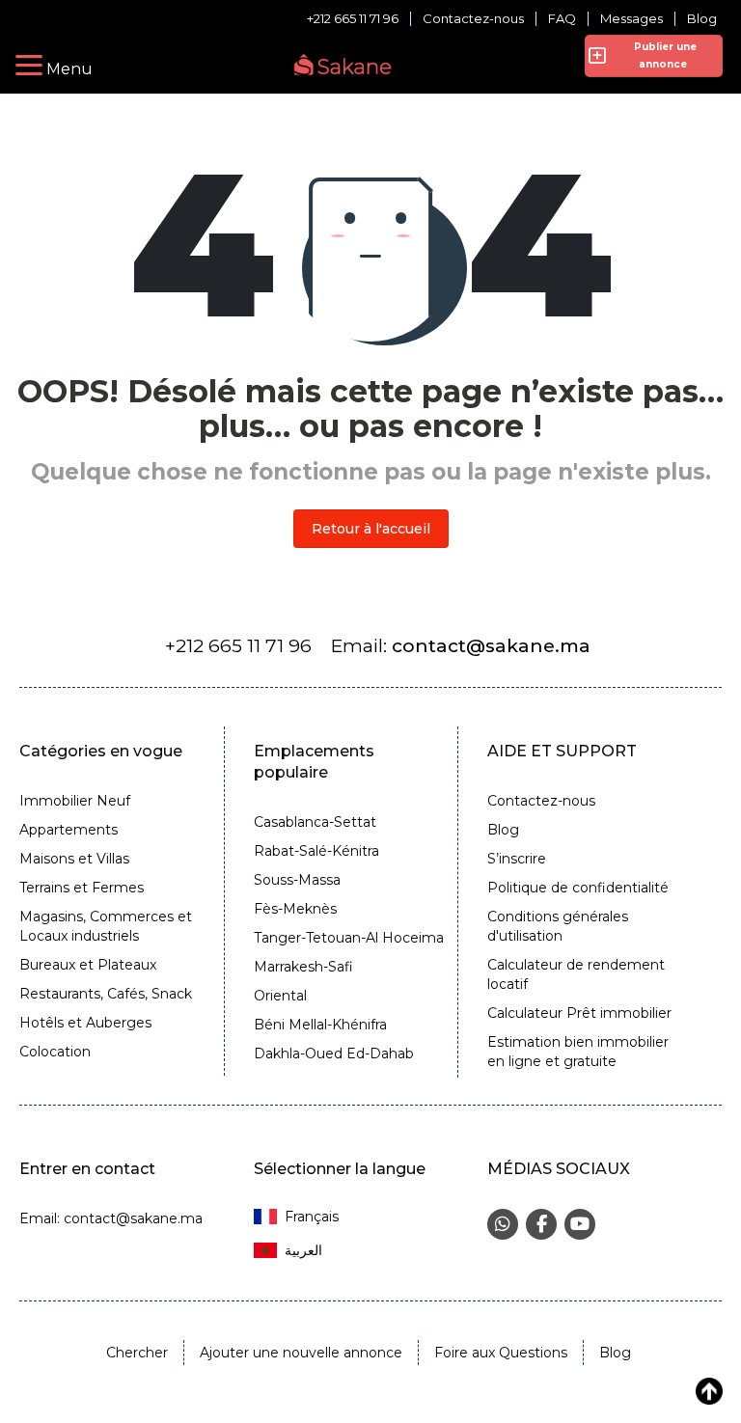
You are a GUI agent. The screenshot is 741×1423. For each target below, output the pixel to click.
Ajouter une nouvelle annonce (301, 1352)
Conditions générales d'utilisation (557, 926)
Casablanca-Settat (315, 822)
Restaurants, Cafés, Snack (105, 993)
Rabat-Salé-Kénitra (316, 851)
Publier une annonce (662, 55)
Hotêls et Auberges (85, 1022)
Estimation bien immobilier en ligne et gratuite (578, 1051)
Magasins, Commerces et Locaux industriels (105, 926)
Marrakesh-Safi (303, 966)
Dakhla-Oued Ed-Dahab (334, 1053)
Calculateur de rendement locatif (576, 974)
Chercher (137, 1352)
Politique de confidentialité (578, 887)
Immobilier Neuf (74, 800)
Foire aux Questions (500, 1352)
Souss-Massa (297, 880)
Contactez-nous (473, 19)
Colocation (55, 1051)
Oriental (280, 995)
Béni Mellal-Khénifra (320, 1024)
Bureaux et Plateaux (87, 964)
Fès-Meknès (295, 908)
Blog (702, 19)
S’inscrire (516, 858)
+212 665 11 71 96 (352, 19)
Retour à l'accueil (371, 528)
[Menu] (28, 65)
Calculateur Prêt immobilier (579, 1013)
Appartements (68, 829)
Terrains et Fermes (81, 887)
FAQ (562, 19)
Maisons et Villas (74, 858)
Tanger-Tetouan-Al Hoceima (349, 937)
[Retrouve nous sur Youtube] (579, 1224)
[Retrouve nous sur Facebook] (541, 1224)
